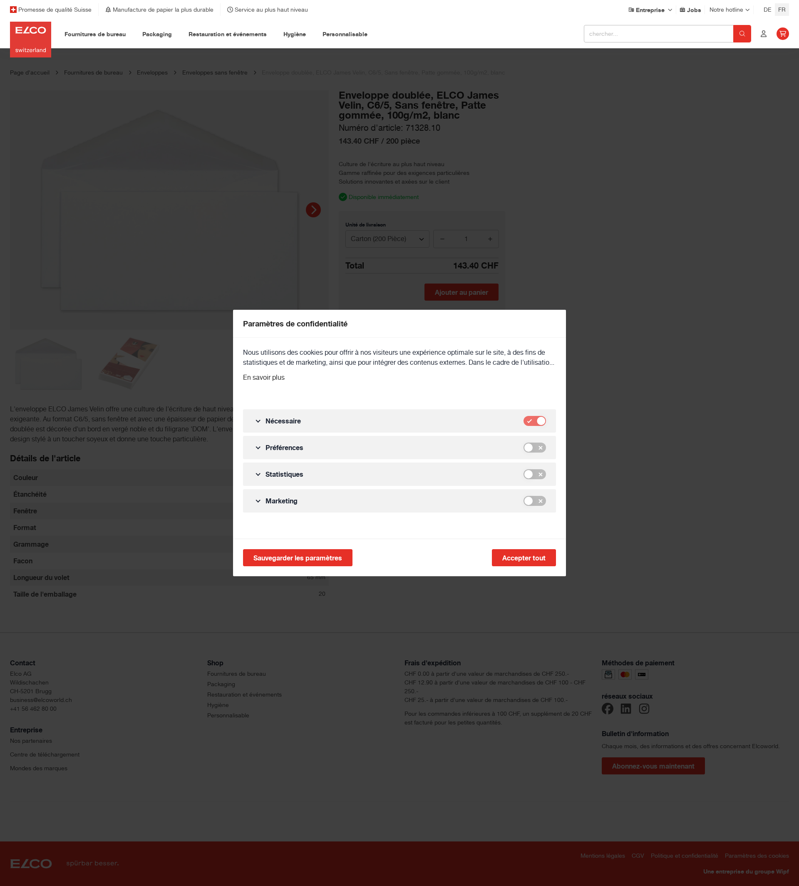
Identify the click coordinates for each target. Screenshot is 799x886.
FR (782, 9)
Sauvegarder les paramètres (297, 558)
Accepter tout (524, 558)
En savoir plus (264, 377)
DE (768, 9)
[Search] (742, 33)
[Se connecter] (763, 33)
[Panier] (783, 33)
